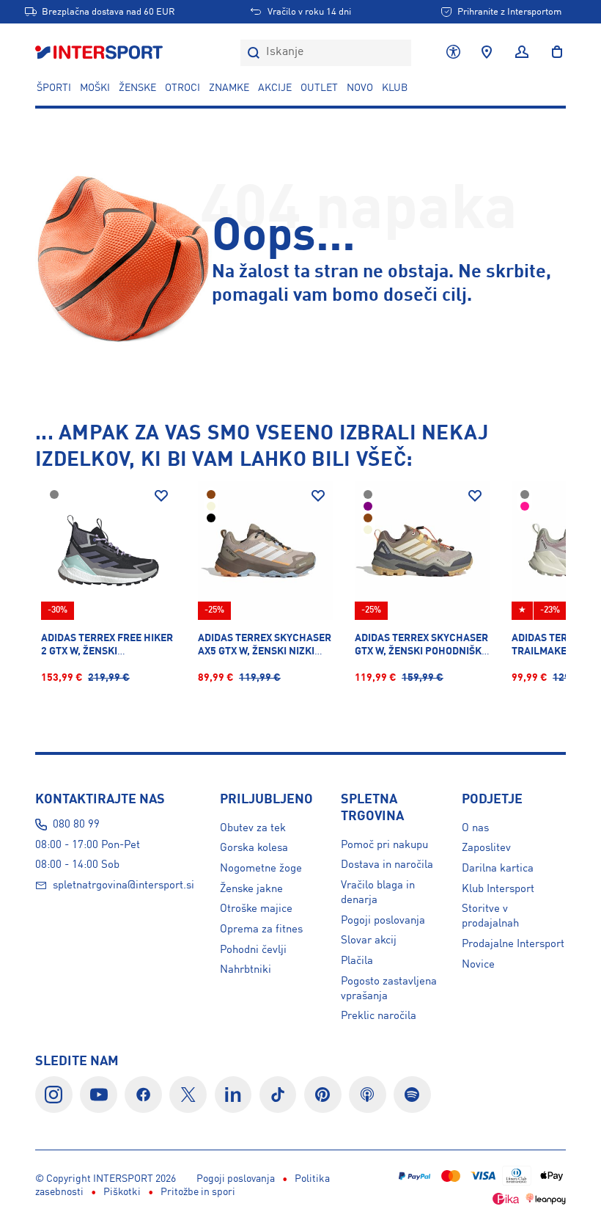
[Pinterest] (323, 1095)
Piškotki (122, 1192)
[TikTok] (278, 1095)
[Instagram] (54, 1095)
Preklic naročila (378, 1016)
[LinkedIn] (233, 1095)
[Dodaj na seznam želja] (161, 496)
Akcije (275, 88)
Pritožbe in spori (198, 1192)
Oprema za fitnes (261, 929)
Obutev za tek (253, 828)
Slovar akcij (369, 940)
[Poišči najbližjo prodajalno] (486, 52)
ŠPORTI (54, 88)
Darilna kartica (498, 868)
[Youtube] (98, 1095)
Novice (478, 965)
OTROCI (182, 88)
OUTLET (319, 88)
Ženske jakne (251, 889)
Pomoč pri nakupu (384, 845)
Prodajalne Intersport (513, 944)
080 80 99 (76, 824)
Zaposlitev (486, 848)
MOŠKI (95, 88)
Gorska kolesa (254, 848)
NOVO (360, 88)
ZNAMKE (229, 88)
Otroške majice (256, 909)
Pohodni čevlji (253, 950)
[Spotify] (412, 1095)
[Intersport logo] (100, 52)
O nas (475, 828)
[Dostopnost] (453, 52)
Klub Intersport (498, 889)
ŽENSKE (137, 88)
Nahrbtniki (245, 970)
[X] (188, 1095)
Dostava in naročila (387, 865)
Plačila (357, 961)
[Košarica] (552, 52)
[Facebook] (143, 1095)
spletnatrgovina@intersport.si (123, 885)
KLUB (395, 88)
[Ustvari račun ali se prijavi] (521, 52)
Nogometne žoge (261, 868)
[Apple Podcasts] (367, 1095)
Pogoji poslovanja (383, 921)
